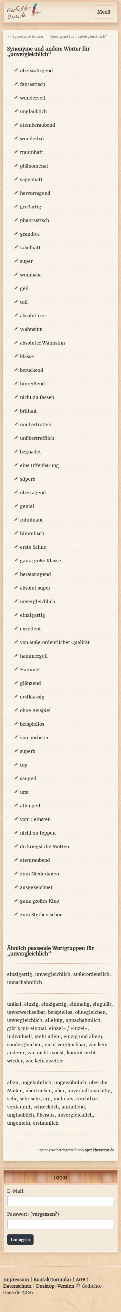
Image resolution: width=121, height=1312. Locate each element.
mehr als (63, 1099)
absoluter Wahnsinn (42, 343)
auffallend (73, 1107)
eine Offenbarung (39, 465)
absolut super (35, 588)
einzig (31, 1004)
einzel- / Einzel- (68, 1028)
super (26, 261)
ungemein (18, 1123)
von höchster (34, 738)
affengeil (30, 806)
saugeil (28, 778)
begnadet (30, 452)
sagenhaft (31, 179)
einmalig (79, 1004)
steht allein (48, 1036)
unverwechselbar (26, 1012)
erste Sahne (33, 547)
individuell (19, 1036)
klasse (27, 356)
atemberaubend (37, 125)
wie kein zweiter (44, 1061)
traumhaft (31, 152)
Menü (103, 12)
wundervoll (32, 98)
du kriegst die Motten (44, 846)
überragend (33, 493)
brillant (28, 411)
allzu (12, 1082)
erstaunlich (45, 1123)
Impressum (16, 1280)
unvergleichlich (37, 601)
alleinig (54, 1020)
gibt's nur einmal (26, 1028)
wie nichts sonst (45, 1053)
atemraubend (35, 860)
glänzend (30, 683)
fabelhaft (30, 248)
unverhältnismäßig (89, 1091)
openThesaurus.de (99, 1150)
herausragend (35, 574)
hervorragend (35, 193)
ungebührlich (36, 1082)
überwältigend (36, 71)
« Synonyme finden (25, 36)
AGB (81, 1280)
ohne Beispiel (35, 710)
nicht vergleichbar (65, 1045)
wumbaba (31, 275)
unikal (14, 1004)
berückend (31, 370)
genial (27, 506)
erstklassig (32, 697)
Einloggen (20, 1239)
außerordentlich (91, 974)
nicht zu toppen (37, 833)
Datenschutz (17, 1286)
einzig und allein (83, 1036)
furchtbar (86, 1099)
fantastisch (32, 84)
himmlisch (32, 533)
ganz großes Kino (39, 901)
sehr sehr (30, 1099)
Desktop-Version (55, 1286)
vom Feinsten (35, 819)
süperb (27, 479)
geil (24, 288)
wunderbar (32, 139)
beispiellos (32, 724)
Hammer (30, 670)
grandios (30, 234)
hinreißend (32, 384)
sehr (12, 1099)
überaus (46, 1115)
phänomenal (34, 166)
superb (27, 751)
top (23, 765)
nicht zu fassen (37, 397)
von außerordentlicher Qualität (55, 642)
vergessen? (44, 1214)
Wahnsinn (31, 329)
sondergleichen (24, 1045)
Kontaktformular (52, 1280)
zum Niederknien (39, 874)
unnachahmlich (24, 982)
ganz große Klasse (40, 561)
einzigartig (32, 615)
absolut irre (33, 316)
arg (47, 1099)
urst (24, 792)
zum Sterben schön (41, 915)
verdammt (19, 1107)
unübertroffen (35, 425)
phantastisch (34, 220)
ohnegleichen (90, 1012)
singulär (102, 1004)
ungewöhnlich (70, 1082)
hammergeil (34, 656)
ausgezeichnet (36, 887)
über (60, 1091)
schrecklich (46, 1107)
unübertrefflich (37, 438)
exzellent (30, 629)
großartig (30, 207)
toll (24, 302)
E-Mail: (16, 1191)
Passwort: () (33, 1214)
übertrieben (38, 1091)
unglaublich (33, 111)
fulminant (31, 520)
